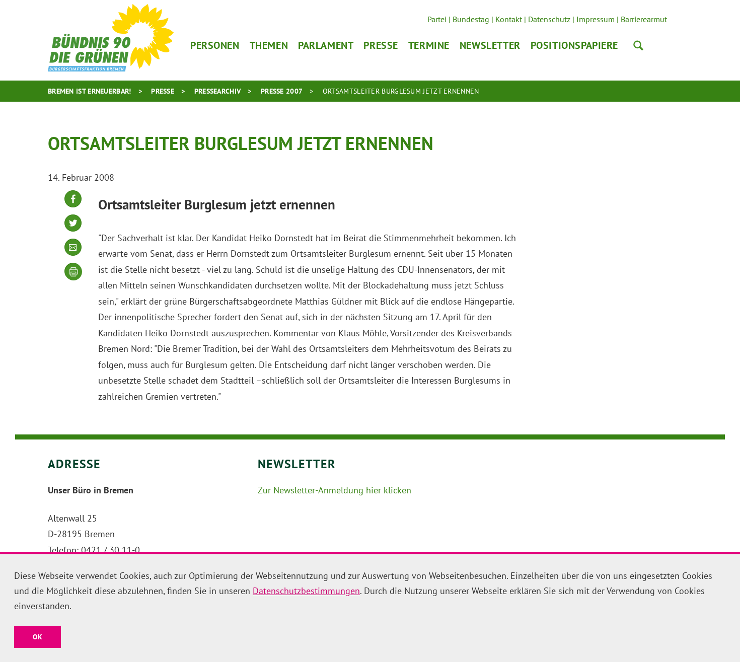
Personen (215, 45)
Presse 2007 (282, 91)
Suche (638, 45)
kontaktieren (73, 255)
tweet (73, 231)
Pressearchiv (217, 91)
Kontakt (508, 19)
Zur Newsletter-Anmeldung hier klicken (334, 490)
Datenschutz (549, 19)
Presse (380, 45)
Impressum (595, 19)
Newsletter (490, 45)
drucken (73, 272)
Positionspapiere (574, 45)
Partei (437, 19)
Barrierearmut (644, 19)
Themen (269, 45)
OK (37, 636)
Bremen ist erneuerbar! (89, 91)
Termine (429, 45)
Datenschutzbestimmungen (306, 591)
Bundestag (471, 19)
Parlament (325, 45)
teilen (73, 206)
